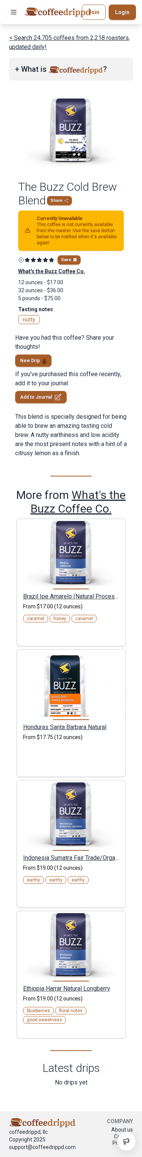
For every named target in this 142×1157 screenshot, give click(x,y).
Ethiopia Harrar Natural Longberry (66, 988)
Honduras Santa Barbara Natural (64, 726)
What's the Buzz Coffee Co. (78, 501)
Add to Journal (36, 397)
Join (93, 12)
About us (122, 1130)
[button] (13, 12)
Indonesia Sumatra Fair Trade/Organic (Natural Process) (71, 857)
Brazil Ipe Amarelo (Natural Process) (71, 596)
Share (56, 200)
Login (122, 12)
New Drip (30, 360)
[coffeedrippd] (58, 12)
